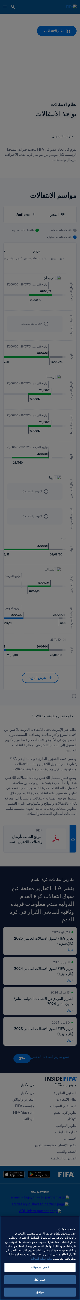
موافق (40, 1292)
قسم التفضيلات (40, 1267)
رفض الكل (40, 1280)
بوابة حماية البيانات (41, 1259)
